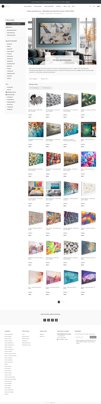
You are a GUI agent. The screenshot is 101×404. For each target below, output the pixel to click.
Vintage (9, 109)
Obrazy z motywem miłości (10, 353)
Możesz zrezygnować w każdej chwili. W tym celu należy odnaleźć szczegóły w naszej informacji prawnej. (86, 342)
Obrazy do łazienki (8, 381)
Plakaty (6, 364)
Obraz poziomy (11, 35)
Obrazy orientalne (8, 383)
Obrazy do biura (8, 370)
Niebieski (10, 61)
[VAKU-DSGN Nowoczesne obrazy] (5, 6)
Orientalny (10, 97)
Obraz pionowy (11, 32)
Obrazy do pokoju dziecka (10, 376)
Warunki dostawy (25, 336)
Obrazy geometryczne (9, 342)
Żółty (9, 78)
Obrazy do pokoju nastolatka (10, 379)
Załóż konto (42, 336)
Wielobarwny (11, 73)
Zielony (9, 75)
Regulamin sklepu (25, 338)
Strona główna (42, 13)
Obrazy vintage (8, 387)
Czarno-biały (10, 51)
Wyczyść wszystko (15, 23)
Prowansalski (10, 99)
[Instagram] (56, 320)
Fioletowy (10, 58)
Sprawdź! (67, 1)
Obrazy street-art (8, 385)
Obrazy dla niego (8, 366)
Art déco (10, 87)
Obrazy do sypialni (8, 340)
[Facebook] (44, 320)
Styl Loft (10, 104)
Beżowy (9, 43)
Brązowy (9, 48)
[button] (98, 6)
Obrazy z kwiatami (8, 347)
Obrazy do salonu (8, 338)
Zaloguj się (42, 334)
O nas (23, 334)
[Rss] (48, 320)
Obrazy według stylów (9, 389)
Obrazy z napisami (8, 357)
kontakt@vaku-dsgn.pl (62, 339)
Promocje (6, 394)
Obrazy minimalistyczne (9, 344)
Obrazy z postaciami (9, 362)
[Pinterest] (52, 320)
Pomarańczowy (11, 63)
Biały (9, 46)
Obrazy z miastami (8, 351)
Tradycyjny (10, 106)
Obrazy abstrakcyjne (9, 334)
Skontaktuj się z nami (26, 344)
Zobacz (29, 116)
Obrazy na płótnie (49, 13)
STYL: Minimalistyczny (35, 87)
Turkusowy (10, 71)
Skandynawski (11, 102)
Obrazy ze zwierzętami (9, 391)
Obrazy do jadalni (8, 372)
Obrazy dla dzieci (8, 336)
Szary (9, 68)
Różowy (9, 66)
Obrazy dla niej (7, 368)
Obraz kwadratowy (11, 30)
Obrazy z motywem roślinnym (10, 355)
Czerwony (10, 56)
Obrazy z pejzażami (8, 359)
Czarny (9, 53)
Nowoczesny (10, 94)
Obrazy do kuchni (8, 374)
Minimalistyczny (11, 92)
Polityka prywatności (26, 342)
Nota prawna (24, 340)
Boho (9, 89)
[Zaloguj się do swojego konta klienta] (94, 6)
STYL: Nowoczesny (46, 87)
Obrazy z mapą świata (9, 349)
